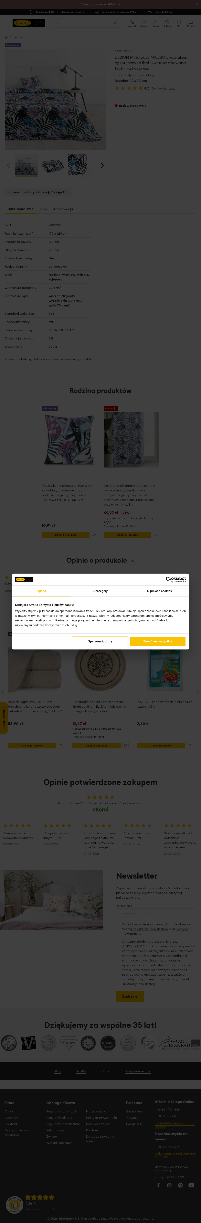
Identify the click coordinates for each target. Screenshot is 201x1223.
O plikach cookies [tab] (159, 590)
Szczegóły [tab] (100, 590)
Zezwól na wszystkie (157, 641)
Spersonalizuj (97, 641)
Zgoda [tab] (41, 590)
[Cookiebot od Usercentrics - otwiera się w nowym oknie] (169, 579)
